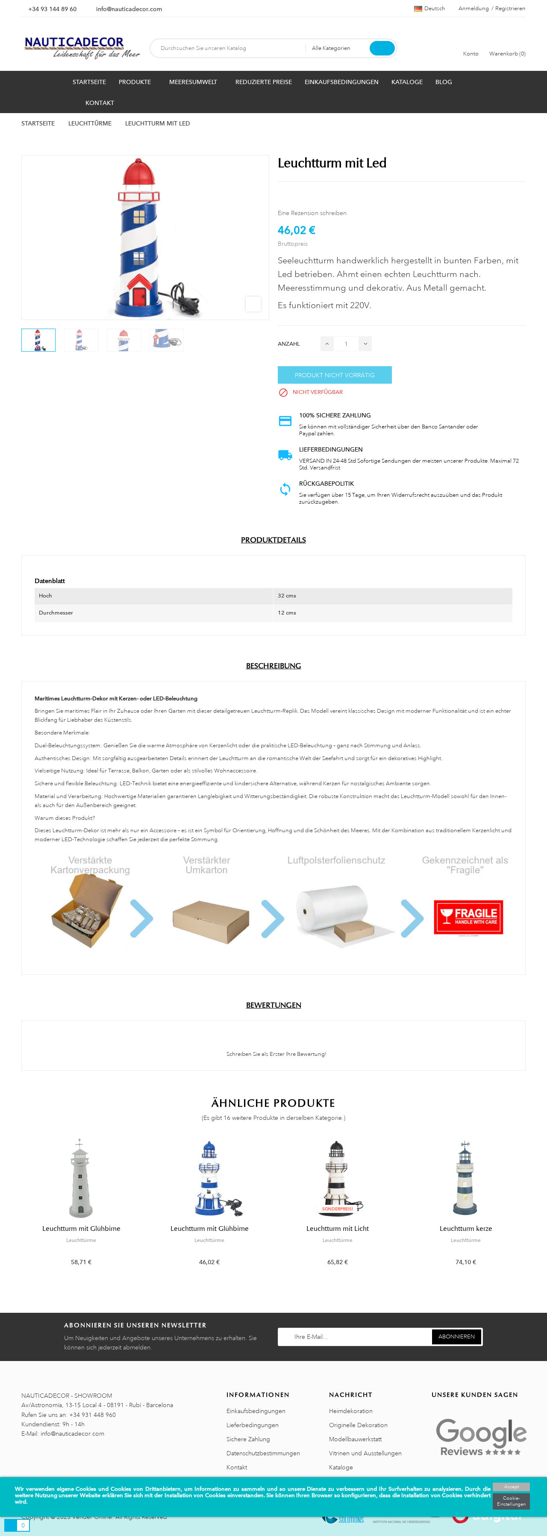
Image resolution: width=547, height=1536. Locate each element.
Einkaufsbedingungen (255, 1411)
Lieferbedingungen (252, 1425)
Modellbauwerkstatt (355, 1439)
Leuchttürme (81, 1240)
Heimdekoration (351, 1411)
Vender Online (92, 1517)
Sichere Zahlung (248, 1439)
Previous (16, 1208)
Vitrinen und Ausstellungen (365, 1453)
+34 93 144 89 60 (52, 9)
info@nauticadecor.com (129, 9)
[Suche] (382, 48)
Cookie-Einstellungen (511, 1501)
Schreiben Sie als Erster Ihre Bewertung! (275, 1054)
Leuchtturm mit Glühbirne (81, 1228)
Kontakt (236, 1467)
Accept (511, 1487)
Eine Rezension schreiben (312, 213)
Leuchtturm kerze (466, 1228)
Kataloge (341, 1467)
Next (530, 1208)
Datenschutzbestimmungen (263, 1453)
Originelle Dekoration (358, 1425)
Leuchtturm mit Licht (337, 1228)
